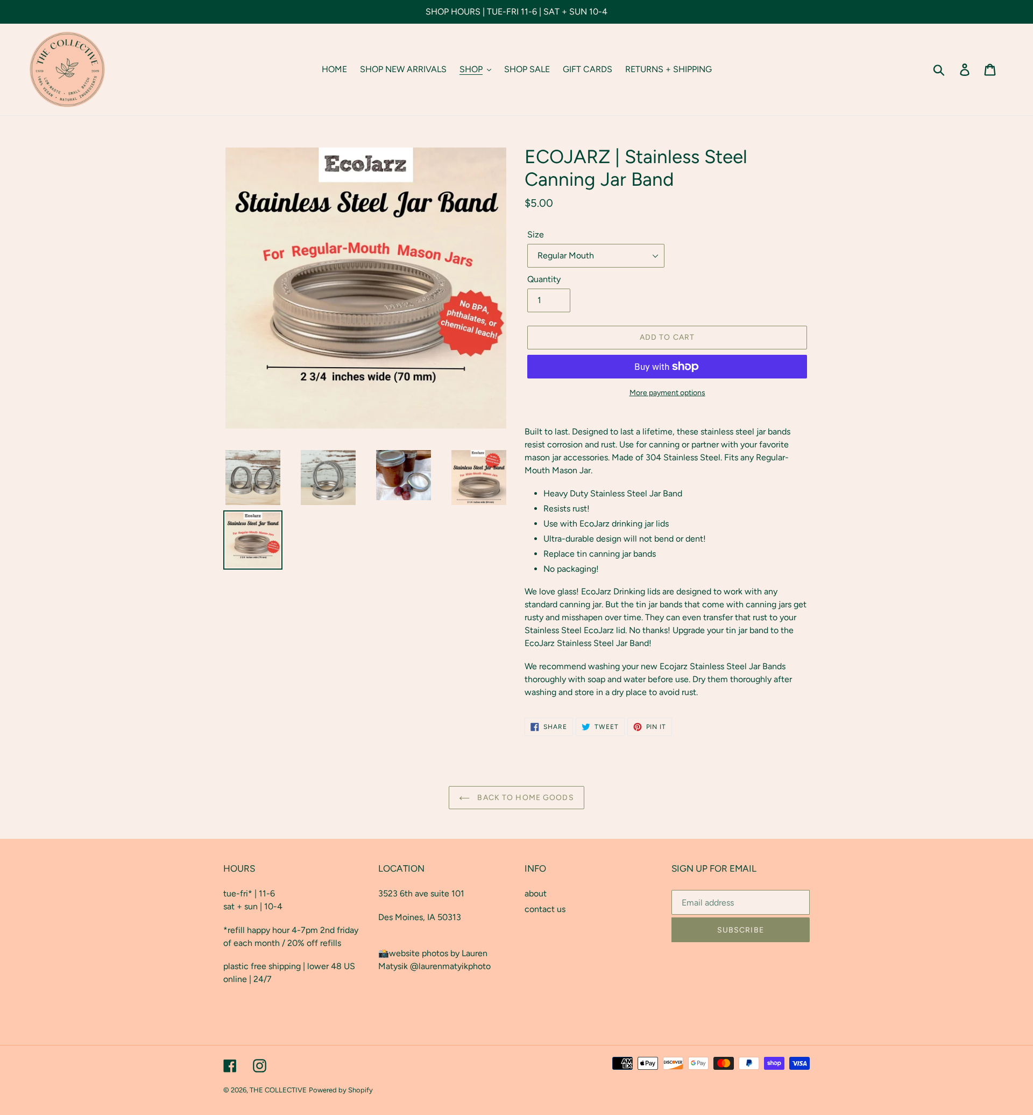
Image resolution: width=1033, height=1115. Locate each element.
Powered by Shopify (341, 1090)
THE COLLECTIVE (278, 1090)
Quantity (544, 279)
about (536, 893)
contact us (545, 909)
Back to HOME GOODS (524, 797)
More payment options (667, 392)
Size (535, 234)
